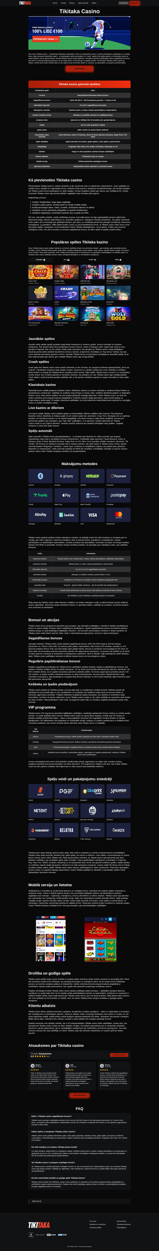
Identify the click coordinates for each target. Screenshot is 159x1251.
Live (65, 259)
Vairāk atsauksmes (79, 1095)
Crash (91, 259)
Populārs (39, 259)
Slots (117, 259)
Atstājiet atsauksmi (119, 1055)
